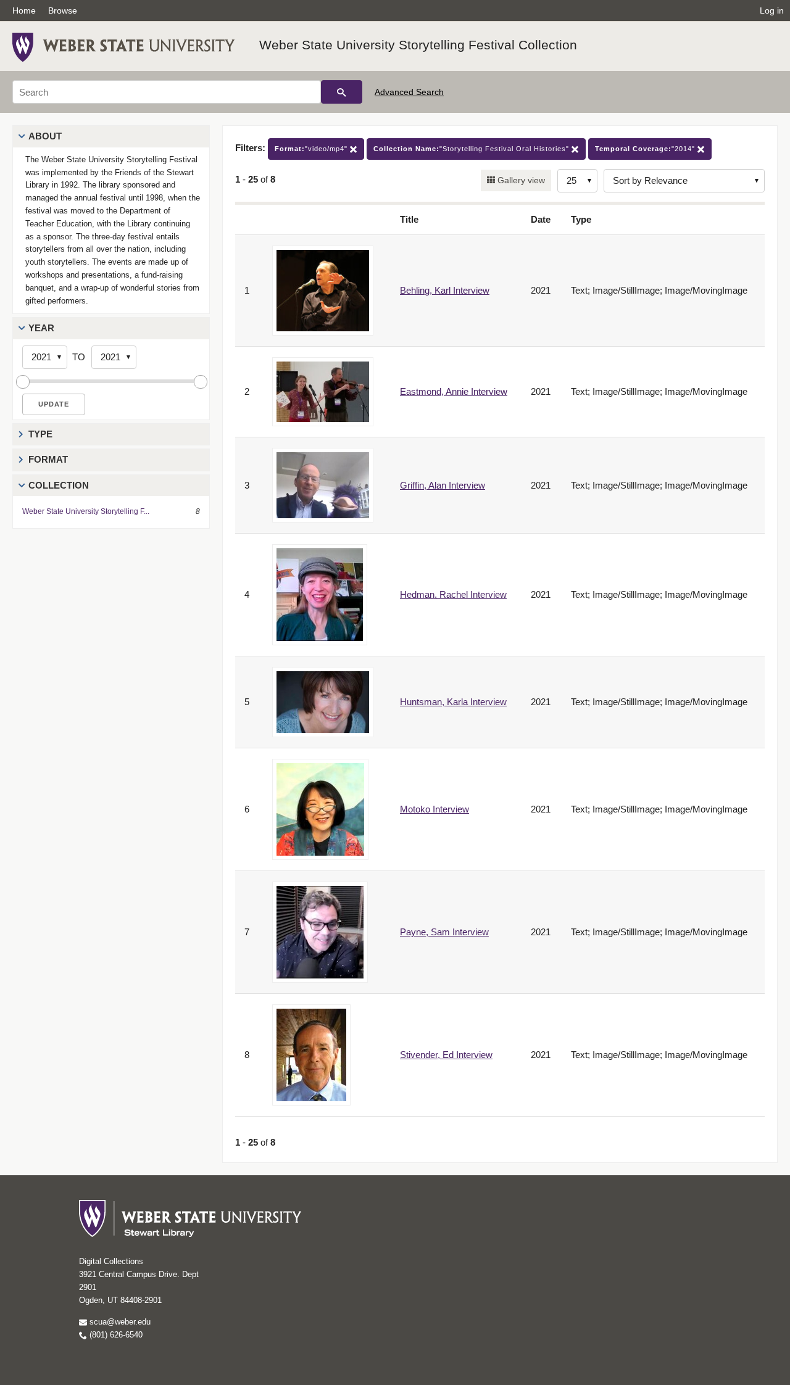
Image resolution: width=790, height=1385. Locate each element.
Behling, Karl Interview (444, 290)
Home (24, 10)
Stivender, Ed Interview (446, 1054)
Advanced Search (409, 92)
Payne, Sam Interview (444, 932)
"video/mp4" (312, 148)
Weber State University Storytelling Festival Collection (418, 45)
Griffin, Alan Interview (442, 485)
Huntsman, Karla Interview (453, 702)
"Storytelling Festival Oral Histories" (472, 148)
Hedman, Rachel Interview (453, 594)
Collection (58, 485)
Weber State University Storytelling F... (85, 511)
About (45, 136)
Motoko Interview (434, 809)
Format (48, 459)
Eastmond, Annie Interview (453, 391)
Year (41, 328)
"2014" (646, 148)
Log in (772, 10)
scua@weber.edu (119, 1321)
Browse (62, 10)
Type (40, 434)
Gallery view (520, 180)
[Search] (341, 92)
